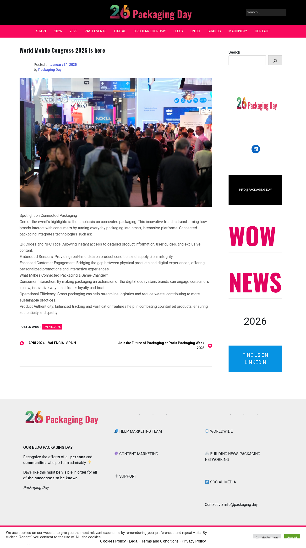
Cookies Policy (113, 541)
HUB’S (178, 31)
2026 (58, 31)
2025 (73, 31)
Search (234, 52)
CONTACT (262, 31)
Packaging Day (49, 70)
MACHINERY (238, 31)
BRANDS (214, 31)
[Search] (275, 60)
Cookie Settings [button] (267, 537)
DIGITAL (120, 31)
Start (41, 31)
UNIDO (195, 31)
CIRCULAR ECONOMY (150, 31)
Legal (133, 541)
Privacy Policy (194, 541)
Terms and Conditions (160, 541)
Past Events (96, 31)
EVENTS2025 (52, 327)
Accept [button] (292, 537)
